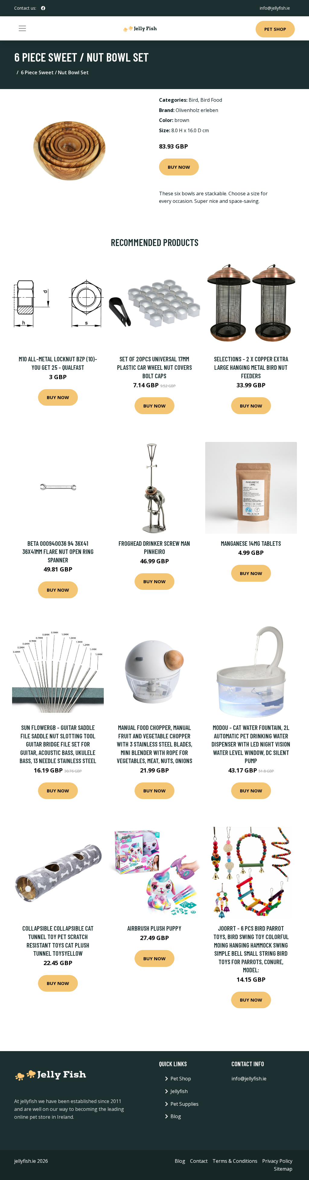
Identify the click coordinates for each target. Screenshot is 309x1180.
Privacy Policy (277, 1161)
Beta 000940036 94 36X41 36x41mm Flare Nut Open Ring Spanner (58, 551)
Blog (175, 1116)
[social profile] (43, 8)
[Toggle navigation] (22, 28)
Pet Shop (275, 29)
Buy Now (179, 167)
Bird (193, 100)
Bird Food (211, 100)
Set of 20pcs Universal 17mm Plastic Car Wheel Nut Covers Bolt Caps (154, 367)
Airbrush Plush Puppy (154, 928)
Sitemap (283, 1169)
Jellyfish (179, 1091)
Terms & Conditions (234, 1161)
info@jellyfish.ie (275, 8)
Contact (199, 1161)
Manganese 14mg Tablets (251, 543)
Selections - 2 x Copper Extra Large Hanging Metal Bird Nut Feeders (251, 367)
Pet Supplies (184, 1104)
